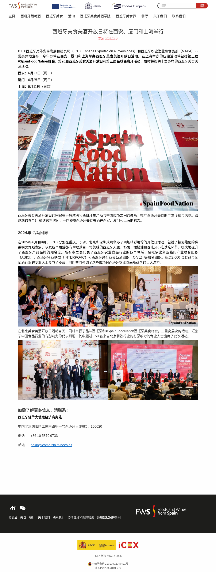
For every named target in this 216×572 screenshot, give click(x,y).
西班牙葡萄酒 (30, 16)
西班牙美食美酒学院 (95, 16)
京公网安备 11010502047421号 (110, 563)
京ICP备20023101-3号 (108, 568)
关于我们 (160, 16)
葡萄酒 (12, 517)
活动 (71, 16)
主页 (11, 16)
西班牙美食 (54, 16)
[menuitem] (14, 15)
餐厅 (144, 16)
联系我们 (179, 16)
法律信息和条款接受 (81, 517)
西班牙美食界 (126, 16)
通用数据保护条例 (109, 517)
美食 (23, 517)
